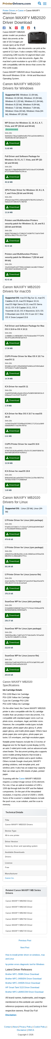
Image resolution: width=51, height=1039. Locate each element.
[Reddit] (28, 28)
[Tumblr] (34, 28)
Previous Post (25, 940)
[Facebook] (4, 28)
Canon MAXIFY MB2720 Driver (19, 931)
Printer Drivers (9, 10)
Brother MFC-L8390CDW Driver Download (24, 992)
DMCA (31, 1030)
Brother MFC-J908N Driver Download (22, 974)
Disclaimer (10, 1015)
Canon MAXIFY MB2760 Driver (19, 919)
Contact (7, 1027)
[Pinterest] (16, 28)
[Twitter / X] (10, 28)
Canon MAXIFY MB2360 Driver (19, 913)
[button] (39, 3)
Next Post (24, 947)
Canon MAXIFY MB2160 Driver (19, 907)
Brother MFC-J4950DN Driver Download (23, 979)
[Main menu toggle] (44, 3)
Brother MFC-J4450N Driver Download (22, 983)
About (15, 1027)
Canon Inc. (9, 878)
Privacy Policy (25, 1027)
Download (14, 143)
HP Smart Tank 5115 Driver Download (22, 987)
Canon (21, 10)
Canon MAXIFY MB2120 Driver (19, 925)
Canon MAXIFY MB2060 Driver (19, 901)
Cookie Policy (40, 1027)
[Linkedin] (22, 28)
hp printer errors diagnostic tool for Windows (24, 964)
